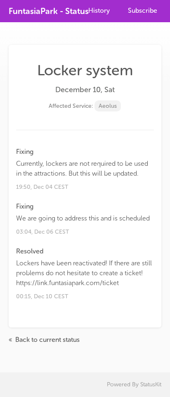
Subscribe (142, 10)
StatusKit (150, 384)
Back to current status (47, 340)
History (99, 10)
